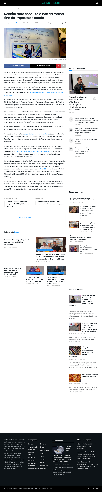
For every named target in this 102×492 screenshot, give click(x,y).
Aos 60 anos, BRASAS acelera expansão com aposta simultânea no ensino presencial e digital (86, 120)
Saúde (42, 462)
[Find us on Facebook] (88, 489)
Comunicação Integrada (33, 448)
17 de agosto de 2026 (76, 334)
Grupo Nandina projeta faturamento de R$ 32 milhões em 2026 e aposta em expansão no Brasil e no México (50, 256)
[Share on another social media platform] (63, 66)
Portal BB (43, 169)
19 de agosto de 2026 (76, 308)
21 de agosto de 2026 (11, 247)
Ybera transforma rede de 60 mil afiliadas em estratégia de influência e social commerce (78, 103)
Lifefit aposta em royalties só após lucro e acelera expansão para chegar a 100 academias (86, 131)
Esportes (43, 444)
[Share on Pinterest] (58, 66)
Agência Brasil (15, 23)
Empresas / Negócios (15, 9)
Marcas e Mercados (46, 489)
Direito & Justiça (31, 453)
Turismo (43, 469)
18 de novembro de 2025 (76, 384)
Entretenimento (33, 469)
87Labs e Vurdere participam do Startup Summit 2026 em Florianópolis (17, 242)
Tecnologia (44, 466)
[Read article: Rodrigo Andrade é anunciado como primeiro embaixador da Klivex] (35, 270)
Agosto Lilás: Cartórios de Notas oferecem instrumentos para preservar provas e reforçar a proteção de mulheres (88, 211)
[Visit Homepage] (51, 3)
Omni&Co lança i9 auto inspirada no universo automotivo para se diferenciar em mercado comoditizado (86, 151)
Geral (42, 453)
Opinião (42, 459)
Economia (31, 457)
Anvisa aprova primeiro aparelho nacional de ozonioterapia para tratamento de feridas (12, 271)
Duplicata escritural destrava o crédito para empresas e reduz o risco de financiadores (56, 280)
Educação (31, 460)
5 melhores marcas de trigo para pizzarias (86, 140)
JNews (10, 489)
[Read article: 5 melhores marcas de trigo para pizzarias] (75, 378)
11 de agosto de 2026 (59, 464)
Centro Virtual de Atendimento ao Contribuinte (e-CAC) (34, 151)
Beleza (30, 444)
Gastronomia (44, 450)
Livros (42, 456)
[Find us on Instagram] (94, 489)
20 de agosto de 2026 (54, 286)
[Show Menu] (5, 3)
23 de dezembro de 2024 (30, 23)
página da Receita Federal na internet (36, 134)
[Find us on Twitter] (91, 489)
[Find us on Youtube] (97, 489)
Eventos (42, 447)
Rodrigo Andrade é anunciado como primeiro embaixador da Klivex (35, 279)
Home (5, 9)
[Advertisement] (83, 21)
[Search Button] (97, 3)
